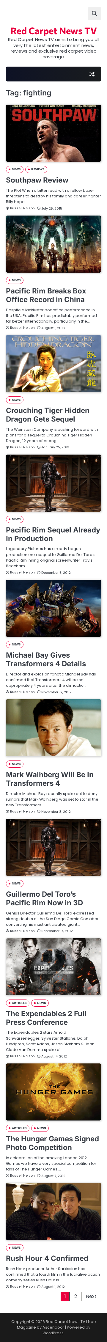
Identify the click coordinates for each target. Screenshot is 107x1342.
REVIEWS (38, 169)
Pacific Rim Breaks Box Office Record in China (46, 295)
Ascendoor (53, 1327)
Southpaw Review (37, 180)
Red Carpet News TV (53, 30)
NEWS (16, 169)
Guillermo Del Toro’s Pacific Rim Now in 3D (44, 898)
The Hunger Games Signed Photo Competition (52, 1143)
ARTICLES (19, 1003)
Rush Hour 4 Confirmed (47, 1258)
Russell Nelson (22, 208)
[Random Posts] (91, 74)
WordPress (53, 1332)
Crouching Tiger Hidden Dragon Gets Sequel (47, 414)
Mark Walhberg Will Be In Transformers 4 (50, 779)
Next (91, 1296)
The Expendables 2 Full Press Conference (46, 1018)
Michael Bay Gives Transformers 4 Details (46, 659)
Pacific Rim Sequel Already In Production (53, 534)
